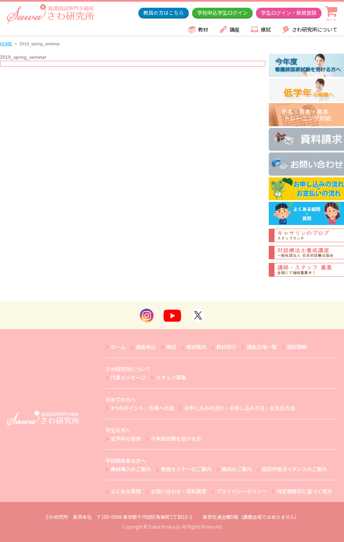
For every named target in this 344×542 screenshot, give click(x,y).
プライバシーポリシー (241, 491)
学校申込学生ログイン (222, 12)
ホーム (118, 346)
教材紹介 (226, 346)
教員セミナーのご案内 (186, 468)
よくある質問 (126, 491)
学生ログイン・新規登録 (288, 12)
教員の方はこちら (163, 12)
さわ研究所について (314, 29)
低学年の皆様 (126, 438)
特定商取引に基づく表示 (304, 491)
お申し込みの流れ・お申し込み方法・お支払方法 (239, 407)
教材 (203, 29)
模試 (266, 29)
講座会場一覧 (262, 346)
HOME (6, 44)
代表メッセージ (128, 377)
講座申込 (146, 346)
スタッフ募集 (171, 377)
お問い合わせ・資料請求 (178, 491)
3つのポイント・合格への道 (142, 407)
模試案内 (196, 346)
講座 (234, 29)
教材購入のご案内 (131, 468)
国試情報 (297, 346)
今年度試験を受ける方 (176, 438)
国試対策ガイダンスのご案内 (294, 468)
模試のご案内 (236, 468)
